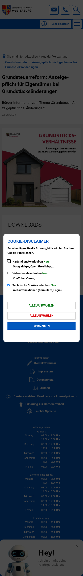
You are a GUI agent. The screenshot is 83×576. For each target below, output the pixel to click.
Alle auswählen (41, 305)
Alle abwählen (42, 315)
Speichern (41, 326)
